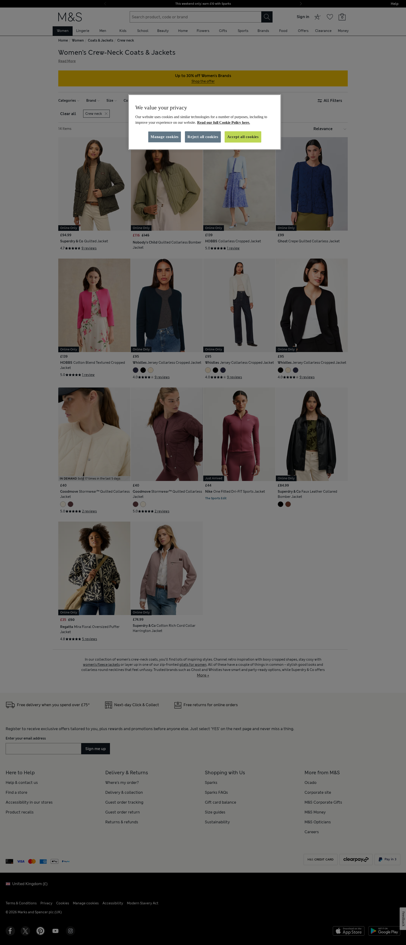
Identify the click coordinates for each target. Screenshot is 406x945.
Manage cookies (165, 137)
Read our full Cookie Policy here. (223, 122)
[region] (204, 122)
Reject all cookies (202, 137)
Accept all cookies (243, 137)
